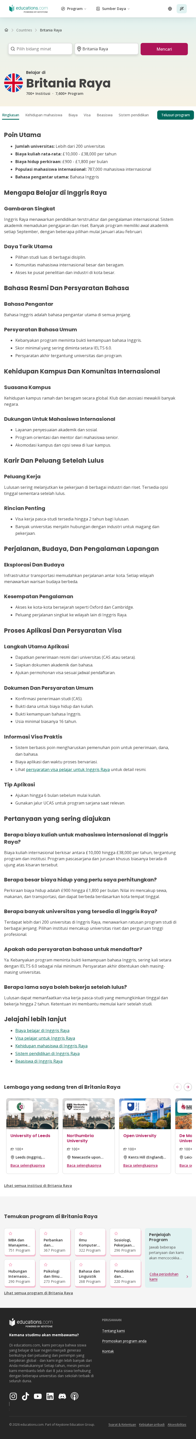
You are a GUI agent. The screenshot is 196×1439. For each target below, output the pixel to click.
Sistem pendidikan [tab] (134, 114)
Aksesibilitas (177, 1424)
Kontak (108, 1351)
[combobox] (38, 49)
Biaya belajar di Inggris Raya (42, 1030)
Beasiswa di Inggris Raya (39, 1061)
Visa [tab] (87, 114)
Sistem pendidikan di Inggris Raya (47, 1053)
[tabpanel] (98, 598)
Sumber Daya (114, 8)
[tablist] (98, 115)
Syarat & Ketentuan (122, 1424)
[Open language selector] (170, 8)
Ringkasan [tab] (10, 114)
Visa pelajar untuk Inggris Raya (45, 1038)
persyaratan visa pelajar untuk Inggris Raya (68, 769)
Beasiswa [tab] (105, 114)
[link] (51, 30)
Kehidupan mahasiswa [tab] (43, 114)
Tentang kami (113, 1330)
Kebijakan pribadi (152, 1424)
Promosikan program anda (124, 1341)
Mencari (164, 49)
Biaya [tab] (73, 114)
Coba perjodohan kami (164, 1277)
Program (75, 8)
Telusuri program (175, 114)
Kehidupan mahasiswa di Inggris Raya (51, 1046)
